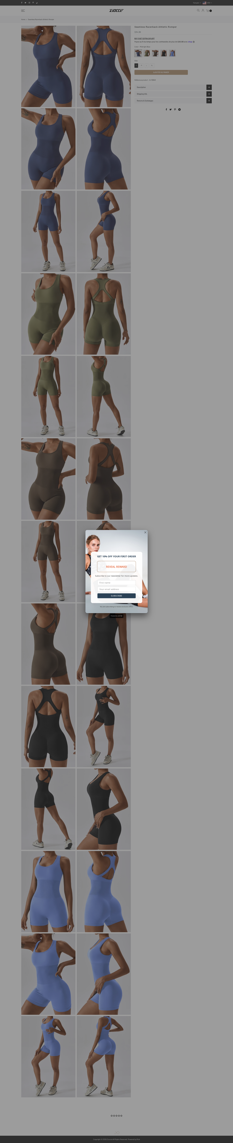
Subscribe (116, 595)
